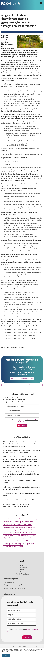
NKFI (34, 535)
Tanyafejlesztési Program (19, 538)
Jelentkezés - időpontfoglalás (22, 379)
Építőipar (20, 546)
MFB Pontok (17, 535)
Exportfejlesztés (8, 524)
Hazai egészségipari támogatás (23, 527)
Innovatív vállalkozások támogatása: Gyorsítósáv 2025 (19, 500)
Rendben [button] (5, 655)
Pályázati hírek (7, 538)
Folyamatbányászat (9, 527)
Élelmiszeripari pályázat (10, 546)
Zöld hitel (23, 543)
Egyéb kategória (8, 521)
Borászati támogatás (22, 519)
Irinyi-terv (16, 530)
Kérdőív (17, 532)
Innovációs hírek (8, 530)
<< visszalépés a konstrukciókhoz (22, 385)
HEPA (34, 527)
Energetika (16, 521)
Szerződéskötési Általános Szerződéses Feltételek (15, 647)
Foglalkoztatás (27, 524)
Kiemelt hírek (31, 530)
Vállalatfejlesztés (17, 541)
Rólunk (22, 565)
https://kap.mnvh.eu (19, 347)
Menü (40, 3)
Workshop (6, 543)
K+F (21, 530)
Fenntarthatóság (18, 524)
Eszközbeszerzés (29, 521)
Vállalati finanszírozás (29, 541)
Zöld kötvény (31, 543)
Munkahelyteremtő (26, 535)
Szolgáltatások (22, 567)
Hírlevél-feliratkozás (22, 574)
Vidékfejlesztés (8, 541)
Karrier (22, 572)
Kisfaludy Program (8, 532)
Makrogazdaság (8, 535)
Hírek (22, 570)
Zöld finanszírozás (15, 543)
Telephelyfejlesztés (32, 538)
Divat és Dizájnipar (35, 519)
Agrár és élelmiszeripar (10, 519)
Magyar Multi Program (26, 532)
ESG (22, 521)
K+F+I (25, 530)
